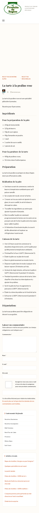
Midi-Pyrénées (9, 428)
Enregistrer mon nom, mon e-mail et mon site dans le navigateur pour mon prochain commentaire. (25, 384)
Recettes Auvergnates (11, 423)
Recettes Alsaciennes (11, 419)
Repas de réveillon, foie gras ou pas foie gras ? (19, 461)
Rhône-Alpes (8, 441)
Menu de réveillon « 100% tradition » (16, 489)
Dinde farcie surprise (11, 501)
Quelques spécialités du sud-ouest (16, 466)
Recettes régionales (26, 78)
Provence (7, 436)
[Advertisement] (19, 45)
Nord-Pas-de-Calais (10, 432)
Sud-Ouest (8, 445)
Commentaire (7, 334)
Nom (4, 355)
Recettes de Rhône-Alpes (9, 78)
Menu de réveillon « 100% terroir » (16, 476)
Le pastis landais (10, 471)
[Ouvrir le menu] (3, 21)
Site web (5, 373)
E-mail (4, 364)
